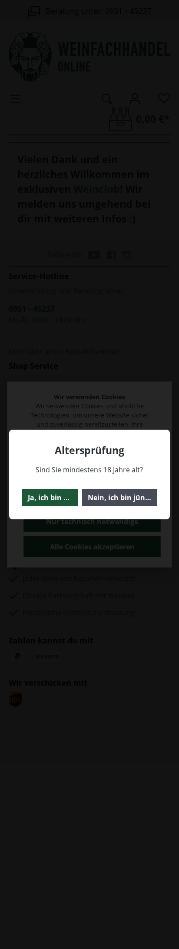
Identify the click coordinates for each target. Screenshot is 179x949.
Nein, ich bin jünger (122, 497)
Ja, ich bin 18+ (51, 497)
